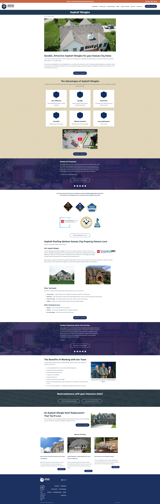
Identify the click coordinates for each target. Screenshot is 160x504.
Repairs (49, 307)
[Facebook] (156, 1)
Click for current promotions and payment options (80, 1)
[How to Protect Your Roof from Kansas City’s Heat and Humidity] (52, 452)
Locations (56, 486)
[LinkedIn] (62, 480)
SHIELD (64, 492)
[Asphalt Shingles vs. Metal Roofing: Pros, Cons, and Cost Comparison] (79, 452)
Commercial (54, 489)
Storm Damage (62, 489)
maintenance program (68, 386)
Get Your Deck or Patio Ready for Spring (104, 456)
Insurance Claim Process (92, 401)
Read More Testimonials (80, 180)
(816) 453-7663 (149, 1)
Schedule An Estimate (151, 6)
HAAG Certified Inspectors (69, 368)
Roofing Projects (57, 492)
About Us (49, 492)
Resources (63, 495)
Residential (63, 486)
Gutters (49, 310)
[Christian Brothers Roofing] (8, 6)
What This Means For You (80, 235)
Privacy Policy (117, 502)
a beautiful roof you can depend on (60, 64)
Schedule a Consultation (80, 73)
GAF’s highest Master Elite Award (92, 193)
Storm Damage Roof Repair (69, 401)
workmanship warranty (56, 381)
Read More (61, 469)
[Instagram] (64, 480)
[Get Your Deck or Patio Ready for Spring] (106, 452)
